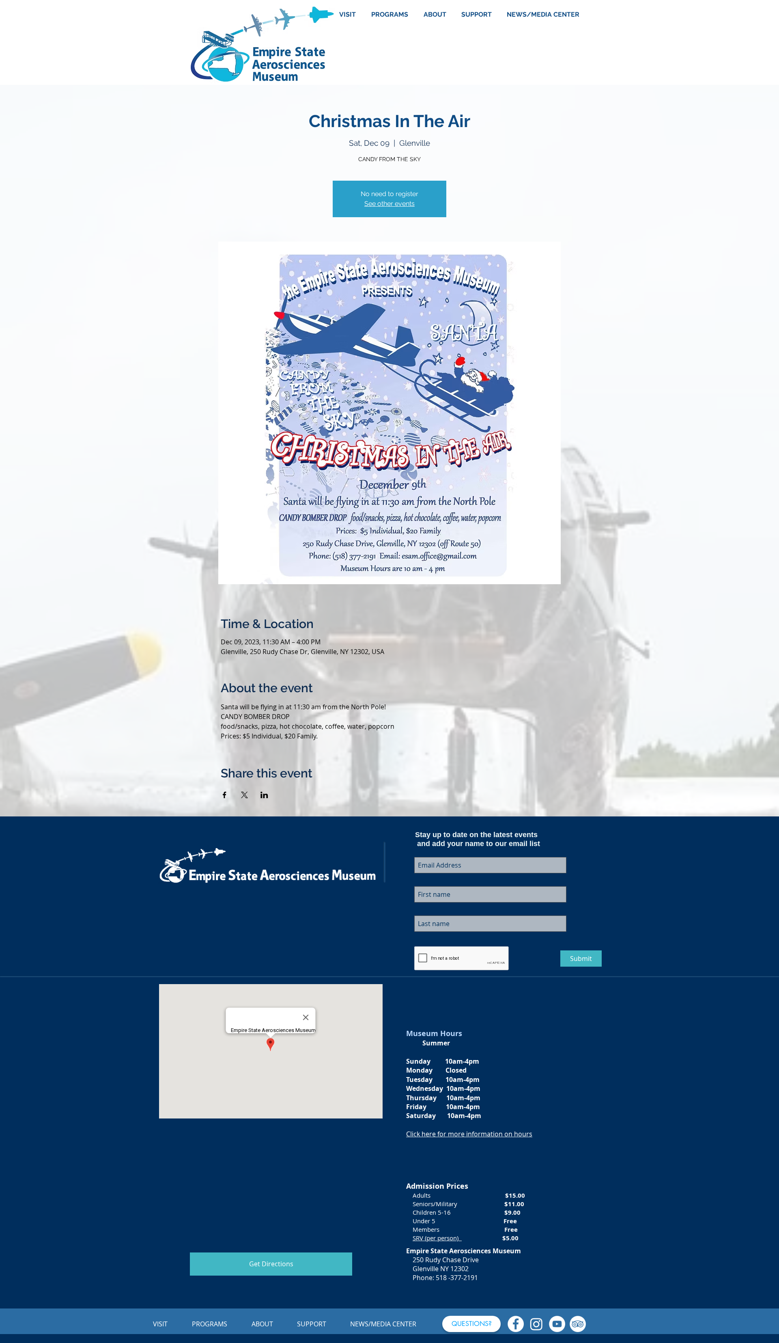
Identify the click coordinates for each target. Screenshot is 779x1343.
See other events (389, 203)
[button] (471, 1324)
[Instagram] (536, 1324)
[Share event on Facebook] (224, 795)
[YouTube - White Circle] (557, 1324)
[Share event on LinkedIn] (264, 795)
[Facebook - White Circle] (516, 1324)
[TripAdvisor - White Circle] (578, 1324)
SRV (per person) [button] (437, 1238)
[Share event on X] (244, 795)
